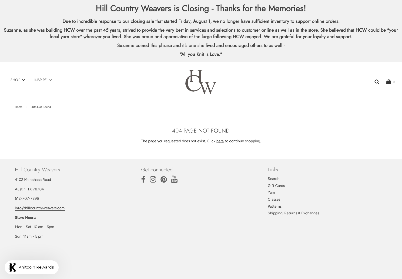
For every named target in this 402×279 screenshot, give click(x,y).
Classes (274, 199)
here (220, 141)
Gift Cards (276, 185)
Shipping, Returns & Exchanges (293, 213)
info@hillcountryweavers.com (40, 208)
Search (273, 178)
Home (19, 107)
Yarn (271, 192)
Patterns (274, 206)
